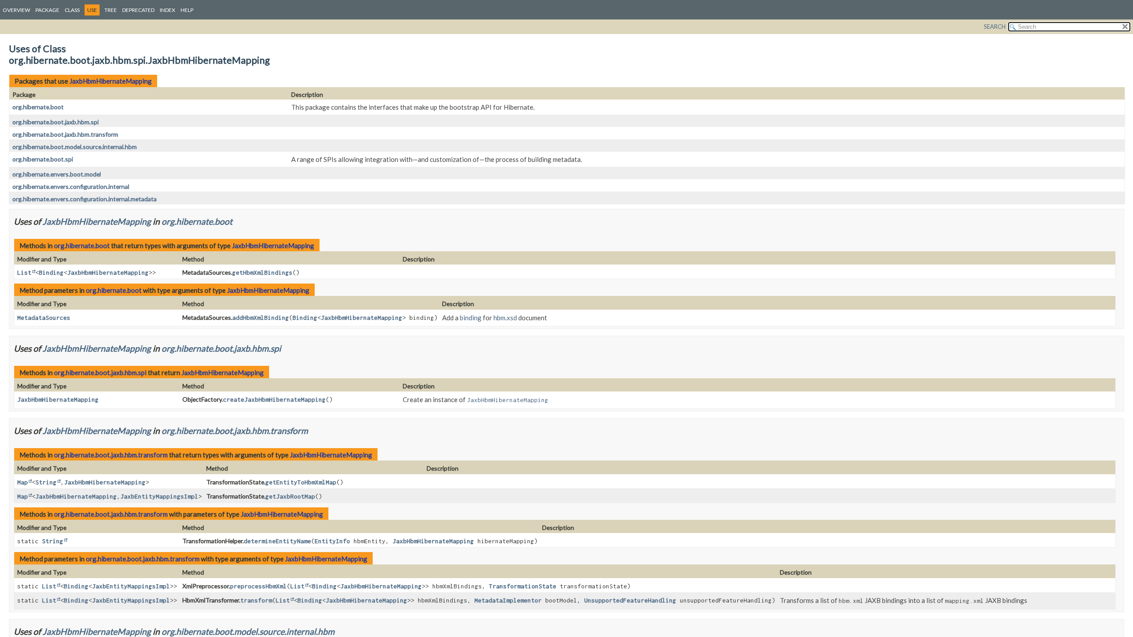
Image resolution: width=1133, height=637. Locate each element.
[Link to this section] (238, 221)
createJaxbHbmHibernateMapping (274, 399)
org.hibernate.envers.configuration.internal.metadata (84, 199)
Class (72, 10)
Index (167, 10)
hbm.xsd (505, 318)
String (46, 482)
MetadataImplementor (508, 600)
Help (187, 10)
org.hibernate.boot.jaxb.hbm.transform (65, 134)
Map (22, 482)
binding (471, 318)
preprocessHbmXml (258, 586)
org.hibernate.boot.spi (42, 159)
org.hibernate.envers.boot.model (56, 174)
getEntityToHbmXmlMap (301, 482)
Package (47, 10)
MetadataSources (43, 317)
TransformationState (522, 586)
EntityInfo (332, 541)
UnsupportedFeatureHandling (630, 600)
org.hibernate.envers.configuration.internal (70, 186)
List (24, 272)
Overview (16, 10)
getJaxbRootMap (290, 496)
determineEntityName (277, 541)
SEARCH (995, 26)
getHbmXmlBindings (262, 272)
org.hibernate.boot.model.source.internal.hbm (74, 146)
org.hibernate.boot (38, 107)
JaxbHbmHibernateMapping (110, 81)
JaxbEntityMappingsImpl (159, 496)
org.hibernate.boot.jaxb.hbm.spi (55, 122)
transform (256, 600)
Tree (110, 10)
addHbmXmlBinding (260, 317)
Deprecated (138, 10)
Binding (51, 272)
